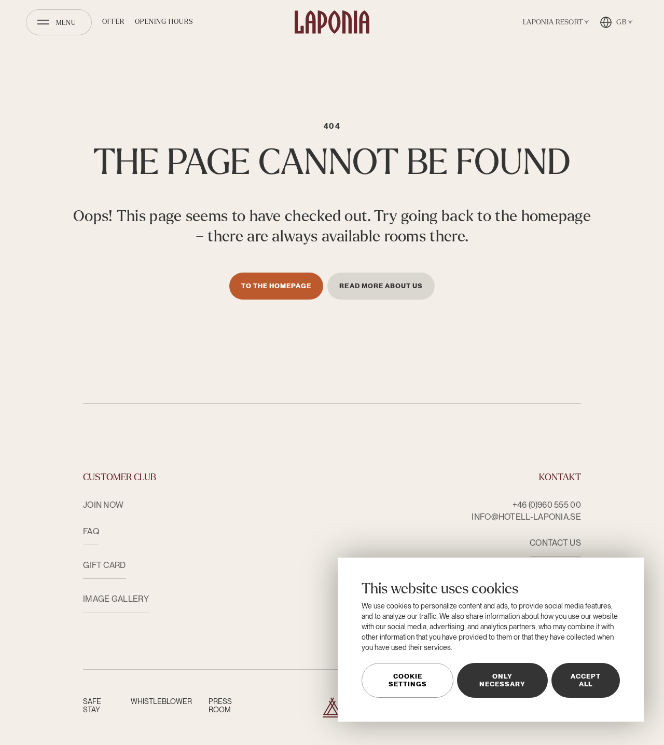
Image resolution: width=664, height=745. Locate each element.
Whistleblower (161, 701)
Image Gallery (116, 599)
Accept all (586, 679)
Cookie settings (408, 679)
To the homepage (276, 286)
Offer (113, 21)
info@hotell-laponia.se (526, 517)
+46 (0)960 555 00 (547, 505)
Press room (220, 705)
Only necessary (502, 679)
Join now (103, 505)
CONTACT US (555, 543)
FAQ (91, 531)
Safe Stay (92, 705)
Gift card (104, 565)
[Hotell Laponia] (332, 22)
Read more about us (381, 286)
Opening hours (164, 21)
